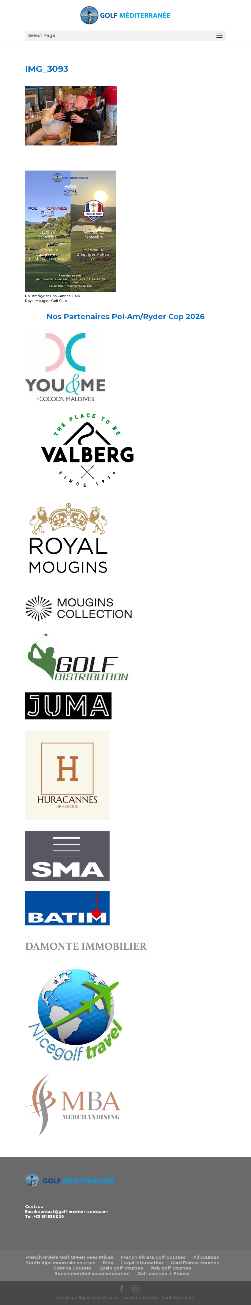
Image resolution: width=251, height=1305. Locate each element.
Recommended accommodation (92, 1273)
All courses (206, 1257)
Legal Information (142, 1263)
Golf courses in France (163, 1273)
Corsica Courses (73, 1268)
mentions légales (140, 1297)
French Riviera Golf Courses (153, 1257)
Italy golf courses (171, 1268)
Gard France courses (195, 1263)
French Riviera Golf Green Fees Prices (69, 1257)
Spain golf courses (121, 1268)
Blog (108, 1263)
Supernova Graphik (99, 1297)
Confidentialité (177, 1297)
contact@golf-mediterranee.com (73, 1211)
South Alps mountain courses (60, 1263)
